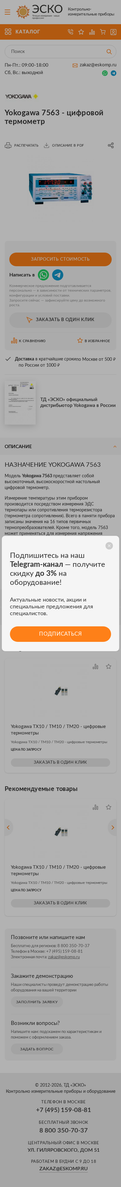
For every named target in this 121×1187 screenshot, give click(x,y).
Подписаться (60, 634)
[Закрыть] (109, 545)
